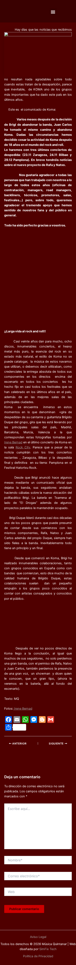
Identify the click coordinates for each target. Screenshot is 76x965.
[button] (53, 11)
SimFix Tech (47, 949)
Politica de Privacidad (38, 956)
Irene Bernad (13, 442)
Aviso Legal (38, 937)
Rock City (23, 447)
